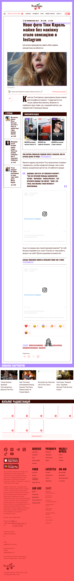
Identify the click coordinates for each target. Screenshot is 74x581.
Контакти (48, 517)
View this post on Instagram (32, 219)
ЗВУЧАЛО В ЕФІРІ (63, 478)
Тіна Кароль (57, 345)
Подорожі (48, 481)
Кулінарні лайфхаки (35, 478)
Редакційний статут (49, 505)
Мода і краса (50, 14)
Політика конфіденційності (50, 501)
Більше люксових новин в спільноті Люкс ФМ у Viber (43, 260)
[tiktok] (6, 454)
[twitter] (33, 356)
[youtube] (12, 454)
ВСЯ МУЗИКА (62, 472)
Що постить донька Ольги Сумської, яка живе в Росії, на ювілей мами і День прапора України (15, 125)
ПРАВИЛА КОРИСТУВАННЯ (49, 492)
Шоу (33, 457)
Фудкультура (36, 482)
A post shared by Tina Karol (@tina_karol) (36, 241)
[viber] (38, 356)
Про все (47, 472)
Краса (60, 455)
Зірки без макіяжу (36, 345)
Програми (35, 494)
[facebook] (29, 356)
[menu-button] (4, 13)
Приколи (48, 452)
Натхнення (61, 14)
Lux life (36, 488)
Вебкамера (35, 497)
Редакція (48, 523)
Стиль (61, 457)
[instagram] (12, 449)
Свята (47, 460)
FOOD (35, 469)
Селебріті (42, 348)
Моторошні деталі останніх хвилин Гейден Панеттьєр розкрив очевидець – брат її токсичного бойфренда (15, 151)
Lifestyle (50, 469)
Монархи (35, 452)
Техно (47, 478)
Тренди (61, 460)
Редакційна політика (49, 509)
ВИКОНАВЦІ (62, 475)
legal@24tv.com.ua (10, 544)
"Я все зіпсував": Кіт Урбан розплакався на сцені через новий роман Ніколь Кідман (15, 175)
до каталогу (37, 436)
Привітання (48, 475)
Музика (34, 463)
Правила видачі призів (50, 513)
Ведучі (34, 491)
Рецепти (34, 472)
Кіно (42, 14)
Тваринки (48, 455)
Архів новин (49, 520)
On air (63, 469)
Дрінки (34, 475)
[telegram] (24, 356)
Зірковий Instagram (30, 348)
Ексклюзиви (36, 460)
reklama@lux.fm (9, 552)
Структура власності (48, 496)
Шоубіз (28, 14)
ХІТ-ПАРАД (62, 481)
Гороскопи (48, 457)
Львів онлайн (36, 503)
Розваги (36, 14)
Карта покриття (37, 500)
